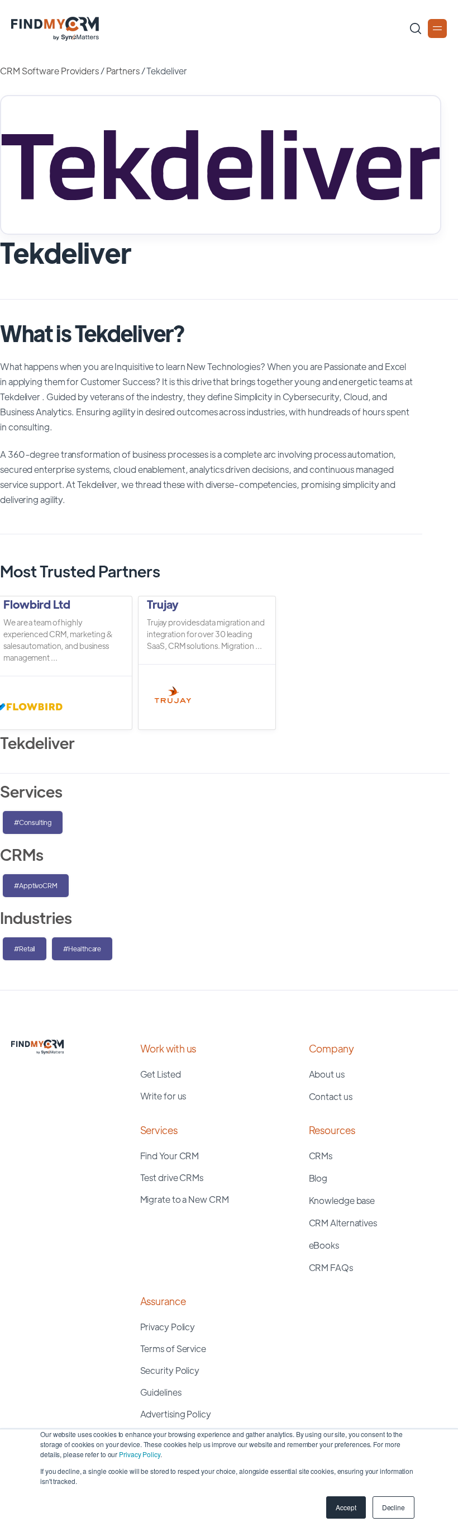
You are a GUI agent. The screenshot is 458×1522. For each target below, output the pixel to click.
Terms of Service (173, 1348)
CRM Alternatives (343, 1223)
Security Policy (170, 1370)
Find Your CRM (169, 1155)
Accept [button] (346, 1507)
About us (327, 1074)
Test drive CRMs (172, 1177)
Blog (318, 1178)
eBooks (324, 1245)
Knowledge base (342, 1200)
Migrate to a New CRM (184, 1199)
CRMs (321, 1155)
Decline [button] (393, 1507)
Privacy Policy (139, 1454)
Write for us (163, 1096)
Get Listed (160, 1074)
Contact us (330, 1096)
